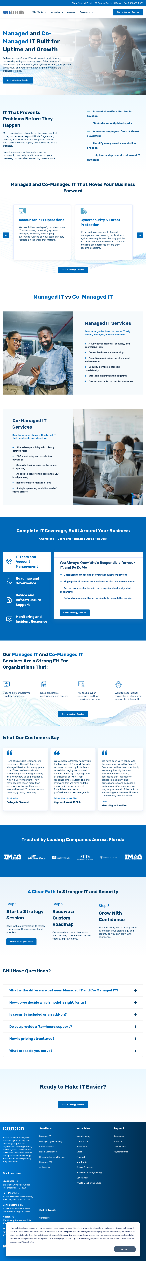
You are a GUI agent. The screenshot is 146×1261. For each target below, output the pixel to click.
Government (82, 1177)
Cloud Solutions (46, 1146)
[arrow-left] (6, 235)
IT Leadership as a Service (52, 1157)
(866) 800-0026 (135, 3)
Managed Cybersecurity (50, 1141)
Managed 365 (45, 1162)
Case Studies (120, 1146)
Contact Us (44, 1218)
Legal (79, 1151)
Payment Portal (121, 1151)
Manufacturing (83, 1136)
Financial (81, 1157)
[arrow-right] (140, 235)
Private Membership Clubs (89, 1183)
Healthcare (82, 1146)
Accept (124, 1249)
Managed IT (45, 1136)
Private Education (85, 1167)
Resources (119, 1136)
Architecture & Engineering (89, 1172)
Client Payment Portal (82, 3)
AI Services (44, 1167)
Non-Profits (82, 1162)
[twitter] (5, 1246)
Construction (82, 1141)
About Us (118, 1141)
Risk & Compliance (48, 1151)
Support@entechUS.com (109, 3)
